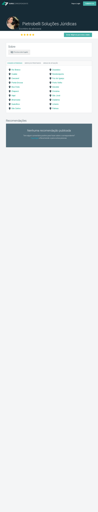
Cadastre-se (89, 3)
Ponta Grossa (17, 83)
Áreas (50, 63)
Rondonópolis (58, 74)
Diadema (56, 100)
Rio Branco (15, 70)
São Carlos (16, 108)
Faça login (34, 138)
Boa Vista (15, 87)
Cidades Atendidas (14, 63)
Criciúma (55, 91)
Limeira (55, 104)
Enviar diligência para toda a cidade (78, 35)
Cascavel (15, 78)
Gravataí (55, 87)
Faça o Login (75, 3)
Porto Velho (57, 83)
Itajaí (13, 95)
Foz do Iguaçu (58, 78)
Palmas (55, 108)
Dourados (56, 70)
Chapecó (15, 91)
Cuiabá (14, 74)
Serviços (33, 63)
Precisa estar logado (19, 52)
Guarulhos (15, 104)
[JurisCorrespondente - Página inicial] (15, 3)
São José (56, 95)
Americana (15, 100)
